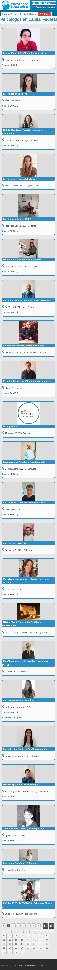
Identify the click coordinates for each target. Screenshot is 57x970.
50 (4, 952)
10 (9, 932)
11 (15, 932)
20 (16, 936)
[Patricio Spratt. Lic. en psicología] (28, 774)
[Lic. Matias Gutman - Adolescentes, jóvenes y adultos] (28, 289)
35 (10, 944)
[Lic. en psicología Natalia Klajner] (28, 165)
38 (28, 944)
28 (16, 940)
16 (45, 932)
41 (47, 944)
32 (41, 940)
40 (41, 944)
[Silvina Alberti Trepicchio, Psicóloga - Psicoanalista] (28, 611)
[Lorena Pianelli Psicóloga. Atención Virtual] (28, 39)
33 (47, 940)
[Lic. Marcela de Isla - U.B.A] (28, 205)
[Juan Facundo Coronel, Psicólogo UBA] (28, 816)
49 (47, 948)
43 (10, 948)
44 (16, 948)
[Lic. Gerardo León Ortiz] (28, 532)
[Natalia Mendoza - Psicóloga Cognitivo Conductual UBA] (28, 121)
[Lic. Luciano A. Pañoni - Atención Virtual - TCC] (28, 491)
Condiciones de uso (8, 965)
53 (22, 952)
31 (34, 940)
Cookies (40, 965)
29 (22, 940)
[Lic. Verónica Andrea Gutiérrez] (28, 689)
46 (28, 948)
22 (28, 936)
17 (51, 932)
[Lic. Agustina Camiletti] (28, 83)
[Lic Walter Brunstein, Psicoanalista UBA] (28, 332)
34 (4, 944)
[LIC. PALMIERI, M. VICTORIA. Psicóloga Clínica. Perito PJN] (28, 890)
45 (22, 948)
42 (4, 948)
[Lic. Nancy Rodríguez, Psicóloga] (28, 855)
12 (21, 932)
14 (33, 932)
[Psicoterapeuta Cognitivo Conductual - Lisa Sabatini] (28, 568)
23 (34, 936)
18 (4, 936)
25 (47, 936)
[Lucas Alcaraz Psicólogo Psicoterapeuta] (28, 451)
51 (10, 952)
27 (10, 940)
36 (16, 944)
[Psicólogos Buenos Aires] (15, 5)
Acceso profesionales (45, 7)
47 (34, 948)
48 (41, 948)
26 (4, 940)
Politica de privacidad (27, 965)
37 (22, 944)
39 (34, 944)
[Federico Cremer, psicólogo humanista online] (28, 370)
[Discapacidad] (28, 413)
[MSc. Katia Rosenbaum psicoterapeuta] (28, 248)
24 (41, 936)
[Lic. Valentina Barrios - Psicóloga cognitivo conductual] (28, 736)
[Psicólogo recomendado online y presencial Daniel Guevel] (28, 650)
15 (39, 932)
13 (27, 932)
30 (28, 940)
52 (16, 952)
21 (22, 936)
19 (10, 936)
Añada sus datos (45, 3)
